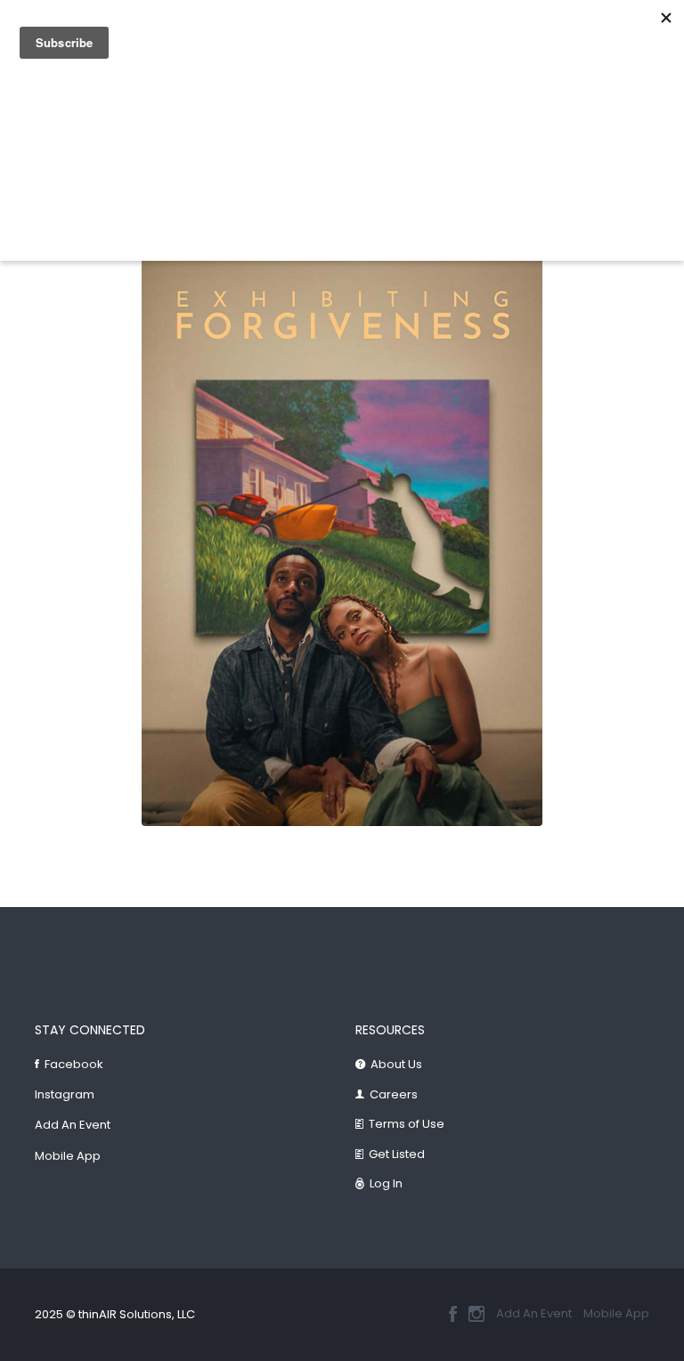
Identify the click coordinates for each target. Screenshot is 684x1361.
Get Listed (397, 1154)
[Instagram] (476, 1314)
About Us (396, 1064)
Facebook (74, 1064)
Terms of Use (406, 1123)
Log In (386, 1183)
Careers (394, 1094)
